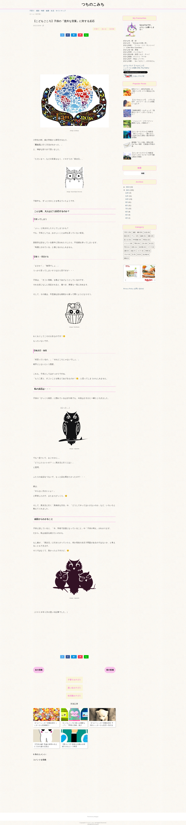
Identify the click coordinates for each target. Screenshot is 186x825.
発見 (133, 247)
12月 (127, 193)
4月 (126, 218)
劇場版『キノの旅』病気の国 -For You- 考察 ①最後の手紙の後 (143, 144)
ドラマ (150, 247)
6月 (126, 212)
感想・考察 (40, 11)
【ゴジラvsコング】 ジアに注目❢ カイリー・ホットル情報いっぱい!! (143, 101)
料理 (147, 251)
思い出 (104, 29)
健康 (47, 11)
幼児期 (111, 29)
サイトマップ (61, 11)
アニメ (134, 236)
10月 (127, 199)
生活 (52, 11)
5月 (126, 215)
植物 (125, 258)
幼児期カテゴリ (74, 696)
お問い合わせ (139, 288)
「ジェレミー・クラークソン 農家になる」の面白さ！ (143, 122)
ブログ (126, 254)
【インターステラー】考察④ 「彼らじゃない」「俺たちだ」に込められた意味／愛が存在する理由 (143, 134)
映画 (125, 236)
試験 (125, 251)
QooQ (96, 824)
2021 (128, 190)
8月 (126, 205)
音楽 (132, 251)
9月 (126, 202)
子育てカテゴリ (74, 680)
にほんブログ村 (138, 76)
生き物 (145, 254)
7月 (126, 208)
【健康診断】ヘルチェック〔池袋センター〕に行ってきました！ (143, 112)
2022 (128, 187)
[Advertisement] (74, 53)
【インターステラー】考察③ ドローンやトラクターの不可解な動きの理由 (143, 155)
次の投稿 (38, 670)
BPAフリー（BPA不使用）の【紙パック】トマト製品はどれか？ (143, 91)
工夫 (143, 243)
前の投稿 (110, 670)
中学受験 (135, 240)
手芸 (125, 247)
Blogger (96, 816)
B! (74, 35)
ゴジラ (139, 251)
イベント (126, 243)
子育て (31, 11)
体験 (149, 236)
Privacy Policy (128, 288)
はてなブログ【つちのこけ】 (134, 65)
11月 (127, 196)
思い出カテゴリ (74, 688)
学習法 (145, 240)
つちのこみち (93, 4)
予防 (135, 243)
